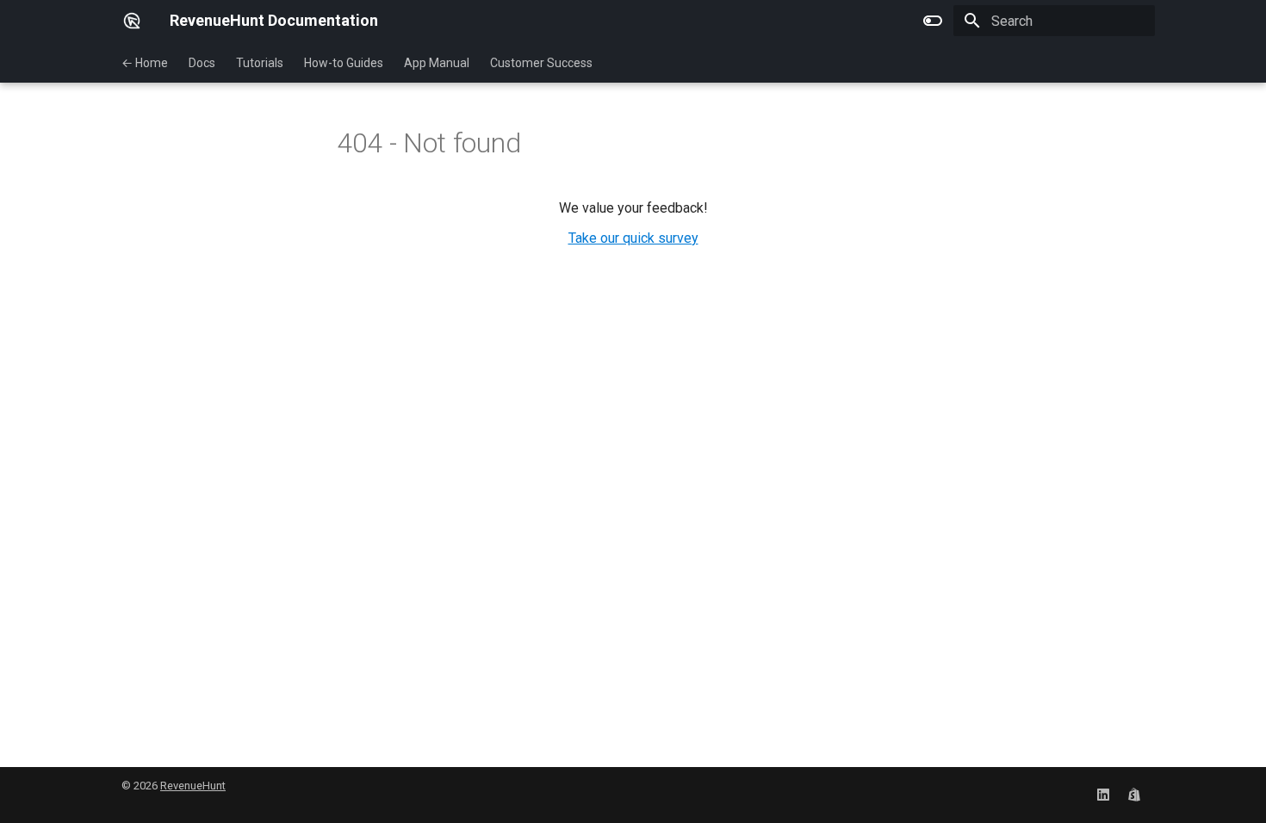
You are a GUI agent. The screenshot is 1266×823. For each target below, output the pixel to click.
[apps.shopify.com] (1134, 794)
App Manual (436, 63)
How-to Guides (343, 63)
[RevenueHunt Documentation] (132, 20)
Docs (202, 63)
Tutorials (259, 63)
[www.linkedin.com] (1103, 794)
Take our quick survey (633, 238)
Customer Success (541, 63)
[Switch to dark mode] (932, 20)
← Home (144, 63)
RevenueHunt (193, 785)
